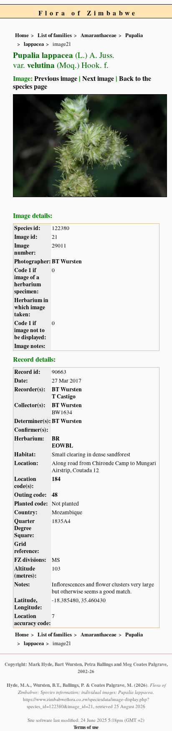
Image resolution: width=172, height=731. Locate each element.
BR (56, 438)
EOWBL (62, 445)
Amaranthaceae (98, 35)
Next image (98, 78)
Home (22, 35)
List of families (55, 35)
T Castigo (64, 396)
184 (56, 479)
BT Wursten (67, 261)
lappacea (34, 44)
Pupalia (134, 35)
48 (55, 495)
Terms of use (86, 727)
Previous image (55, 78)
